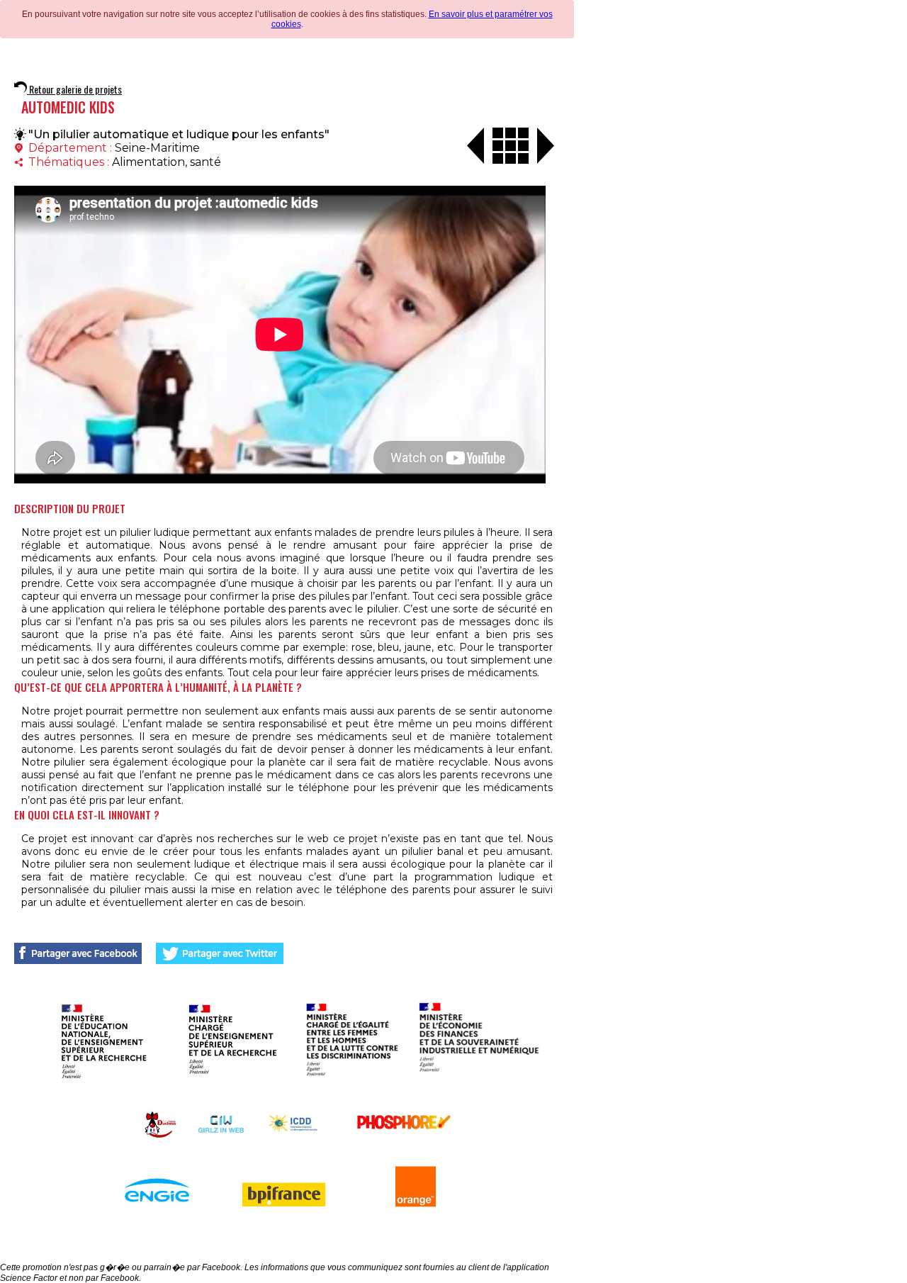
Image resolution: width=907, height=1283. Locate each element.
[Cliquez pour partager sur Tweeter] (219, 953)
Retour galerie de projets (74, 89)
